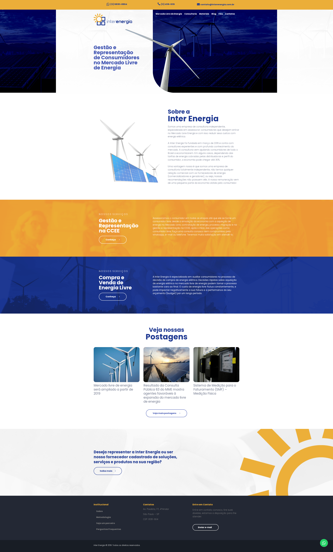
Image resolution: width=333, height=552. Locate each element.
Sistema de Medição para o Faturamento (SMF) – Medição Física (214, 389)
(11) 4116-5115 (168, 4)
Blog (214, 13)
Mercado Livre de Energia (169, 13)
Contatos (230, 13)
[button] (113, 240)
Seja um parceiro (105, 523)
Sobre (99, 511)
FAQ (221, 13)
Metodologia (103, 517)
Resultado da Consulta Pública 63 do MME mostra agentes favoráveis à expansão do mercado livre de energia (164, 393)
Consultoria (190, 13)
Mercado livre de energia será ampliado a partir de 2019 (113, 389)
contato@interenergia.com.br (217, 4)
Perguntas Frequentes (108, 529)
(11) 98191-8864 (118, 4)
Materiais (204, 13)
